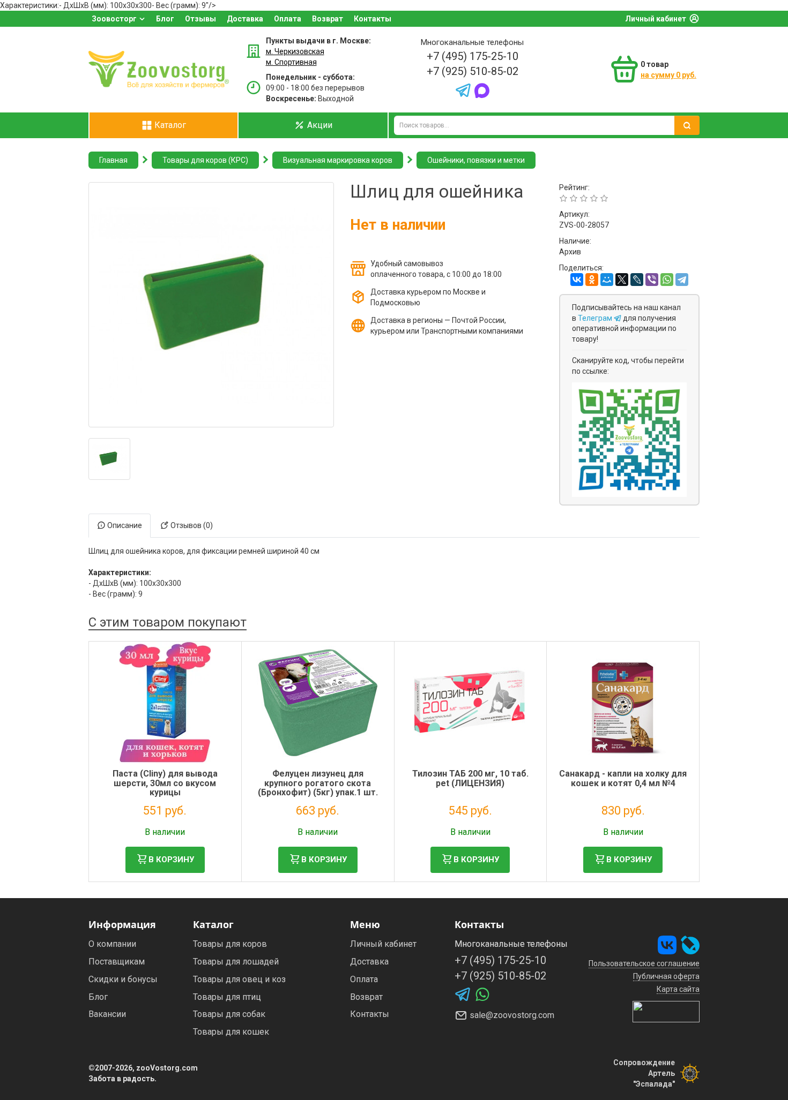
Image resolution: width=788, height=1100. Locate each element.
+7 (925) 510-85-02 (472, 71)
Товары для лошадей (236, 961)
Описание (124, 525)
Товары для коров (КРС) (205, 160)
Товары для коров (230, 944)
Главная (113, 160)
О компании (112, 944)
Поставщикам (116, 961)
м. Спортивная (291, 62)
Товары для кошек (231, 1032)
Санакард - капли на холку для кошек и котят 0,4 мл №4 (623, 778)
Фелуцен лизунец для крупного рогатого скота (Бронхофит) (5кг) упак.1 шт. (318, 783)
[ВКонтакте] (576, 279)
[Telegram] (681, 279)
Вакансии (107, 1014)
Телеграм (596, 318)
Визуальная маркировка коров (337, 160)
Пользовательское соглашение (644, 963)
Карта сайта (678, 989)
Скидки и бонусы (123, 979)
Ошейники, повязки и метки (476, 160)
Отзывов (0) (191, 525)
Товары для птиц (227, 997)
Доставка (245, 18)
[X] (621, 279)
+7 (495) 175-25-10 (472, 56)
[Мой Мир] (606, 279)
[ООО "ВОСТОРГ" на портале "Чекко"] (666, 1011)
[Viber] (651, 279)
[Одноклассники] (591, 279)
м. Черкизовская (295, 51)
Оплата (287, 18)
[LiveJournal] (636, 279)
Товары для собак (229, 1014)
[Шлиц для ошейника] (109, 459)
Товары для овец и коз (239, 979)
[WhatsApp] (666, 279)
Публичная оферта (666, 976)
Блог (165, 18)
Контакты (372, 18)
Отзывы (200, 18)
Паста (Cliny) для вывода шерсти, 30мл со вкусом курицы (165, 783)
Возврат (327, 18)
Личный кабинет (655, 18)
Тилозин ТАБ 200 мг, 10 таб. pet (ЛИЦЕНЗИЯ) (470, 778)
